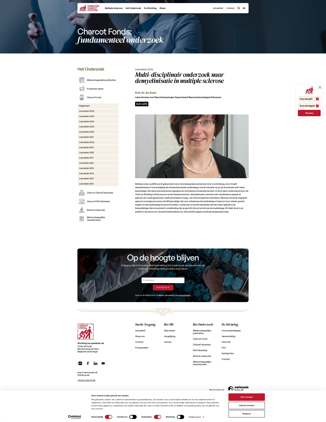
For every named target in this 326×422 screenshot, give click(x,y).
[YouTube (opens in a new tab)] (103, 363)
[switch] (133, 417)
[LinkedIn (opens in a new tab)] (95, 363)
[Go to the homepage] (85, 332)
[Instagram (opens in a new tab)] (80, 363)
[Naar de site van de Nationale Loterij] (238, 390)
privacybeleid (184, 295)
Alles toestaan (246, 397)
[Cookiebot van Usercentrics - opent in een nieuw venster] (74, 417)
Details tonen (195, 417)
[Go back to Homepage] (89, 8)
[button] (113, 8)
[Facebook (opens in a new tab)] (88, 363)
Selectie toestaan (246, 405)
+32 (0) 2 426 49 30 (86, 380)
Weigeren (246, 414)
